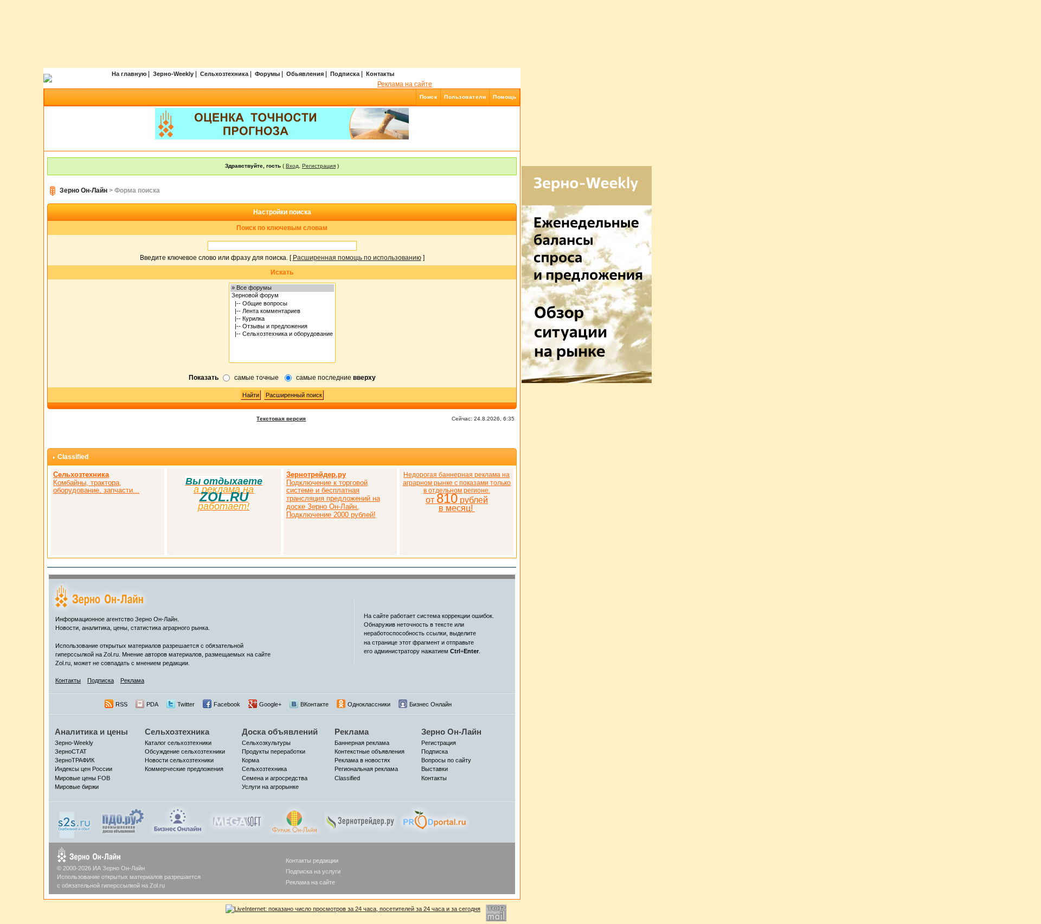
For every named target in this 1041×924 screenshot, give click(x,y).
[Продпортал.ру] (434, 820)
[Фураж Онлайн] (294, 820)
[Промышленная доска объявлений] (123, 821)
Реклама (132, 680)
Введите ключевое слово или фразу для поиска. (214, 258)
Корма (250, 760)
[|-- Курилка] (282, 319)
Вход (292, 166)
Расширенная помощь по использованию (357, 258)
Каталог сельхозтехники (178, 743)
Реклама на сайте (404, 84)
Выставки (434, 769)
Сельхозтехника (224, 74)
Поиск (429, 97)
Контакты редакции (312, 860)
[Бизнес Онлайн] (177, 820)
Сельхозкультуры (266, 743)
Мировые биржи (77, 786)
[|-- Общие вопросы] (282, 304)
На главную (129, 74)
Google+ (270, 704)
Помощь (504, 97)
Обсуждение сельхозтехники (185, 751)
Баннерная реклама (362, 743)
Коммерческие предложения (184, 769)
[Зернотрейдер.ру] (360, 820)
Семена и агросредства (274, 778)
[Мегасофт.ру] (237, 820)
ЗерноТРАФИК (74, 760)
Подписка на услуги (313, 871)
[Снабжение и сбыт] (75, 822)
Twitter (186, 704)
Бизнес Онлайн (430, 704)
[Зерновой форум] (282, 295)
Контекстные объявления (369, 751)
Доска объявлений (280, 731)
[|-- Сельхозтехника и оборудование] (282, 334)
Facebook (227, 704)
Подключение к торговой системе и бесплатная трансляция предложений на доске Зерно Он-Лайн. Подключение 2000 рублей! (333, 494)
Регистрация (319, 166)
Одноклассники (369, 704)
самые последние (336, 377)
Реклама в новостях (362, 760)
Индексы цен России (83, 769)
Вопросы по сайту (446, 760)
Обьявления (305, 74)
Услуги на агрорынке (270, 786)
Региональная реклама (366, 769)
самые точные (256, 377)
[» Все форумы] (282, 288)
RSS (121, 704)
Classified (72, 457)
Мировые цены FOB (82, 778)
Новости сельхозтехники (179, 760)
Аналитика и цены (91, 731)
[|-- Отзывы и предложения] (282, 326)
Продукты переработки (273, 751)
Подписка (344, 74)
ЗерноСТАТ (71, 751)
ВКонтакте (314, 704)
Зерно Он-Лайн (83, 190)
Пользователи (465, 97)
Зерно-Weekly (173, 74)
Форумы (267, 74)
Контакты (380, 74)
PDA (152, 704)
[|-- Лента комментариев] (282, 311)
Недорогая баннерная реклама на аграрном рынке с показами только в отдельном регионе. (457, 492)
